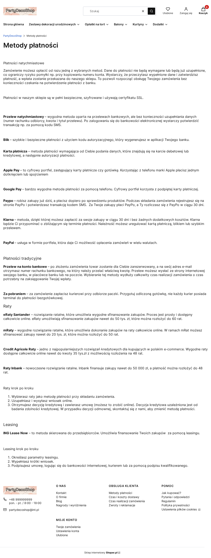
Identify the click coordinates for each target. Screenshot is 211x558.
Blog (59, 501)
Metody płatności (120, 493)
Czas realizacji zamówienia (127, 501)
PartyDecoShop (12, 35)
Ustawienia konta (67, 531)
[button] (151, 11)
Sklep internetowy (100, 552)
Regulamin (169, 501)
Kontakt (61, 493)
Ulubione (62, 535)
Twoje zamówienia (68, 527)
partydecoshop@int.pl (24, 509)
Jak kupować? (171, 493)
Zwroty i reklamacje (122, 505)
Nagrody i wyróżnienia (71, 505)
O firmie (61, 497)
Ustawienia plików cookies (180, 509)
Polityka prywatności (176, 505)
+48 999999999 (20, 499)
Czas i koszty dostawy (124, 497)
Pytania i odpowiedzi (176, 497)
